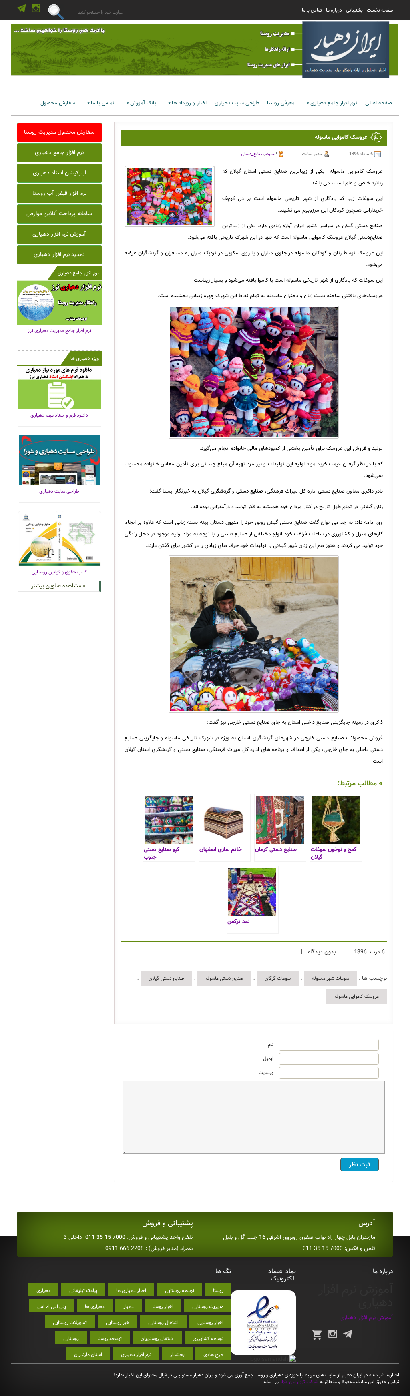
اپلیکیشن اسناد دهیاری (59, 172)
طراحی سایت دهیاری (237, 103)
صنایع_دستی (252, 154)
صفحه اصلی (378, 103)
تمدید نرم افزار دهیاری (59, 254)
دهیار (128, 1306)
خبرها (270, 154)
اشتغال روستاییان (157, 1338)
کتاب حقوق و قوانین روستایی (59, 572)
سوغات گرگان (278, 978)
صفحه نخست (380, 10)
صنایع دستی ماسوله (224, 978)
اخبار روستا (163, 1306)
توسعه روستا (110, 1338)
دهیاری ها (95, 1306)
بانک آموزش (143, 103)
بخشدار (177, 1354)
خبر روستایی (117, 1322)
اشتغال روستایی (163, 1322)
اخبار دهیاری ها (131, 1290)
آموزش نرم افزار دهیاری (59, 234)
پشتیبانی (354, 10)
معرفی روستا (281, 103)
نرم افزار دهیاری (136, 1354)
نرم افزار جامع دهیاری (333, 103)
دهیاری (43, 1290)
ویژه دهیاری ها (84, 358)
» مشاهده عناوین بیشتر (58, 585)
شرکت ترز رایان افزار (298, 1382)
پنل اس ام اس (51, 1306)
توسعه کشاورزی (208, 1338)
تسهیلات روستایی (70, 1322)
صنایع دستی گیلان (166, 978)
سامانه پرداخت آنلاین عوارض (59, 213)
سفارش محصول (57, 103)
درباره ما (334, 10)
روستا (218, 1290)
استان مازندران (88, 1354)
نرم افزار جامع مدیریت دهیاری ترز (59, 330)
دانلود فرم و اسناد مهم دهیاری (59, 415)
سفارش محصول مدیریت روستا (59, 132)
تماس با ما (312, 10)
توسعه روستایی (179, 1290)
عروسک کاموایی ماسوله (356, 996)
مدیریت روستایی (207, 1306)
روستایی (71, 1338)
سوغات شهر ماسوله (330, 978)
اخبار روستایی (210, 1322)
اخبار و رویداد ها (189, 103)
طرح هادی (213, 1354)
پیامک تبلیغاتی (83, 1290)
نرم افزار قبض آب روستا (59, 193)
